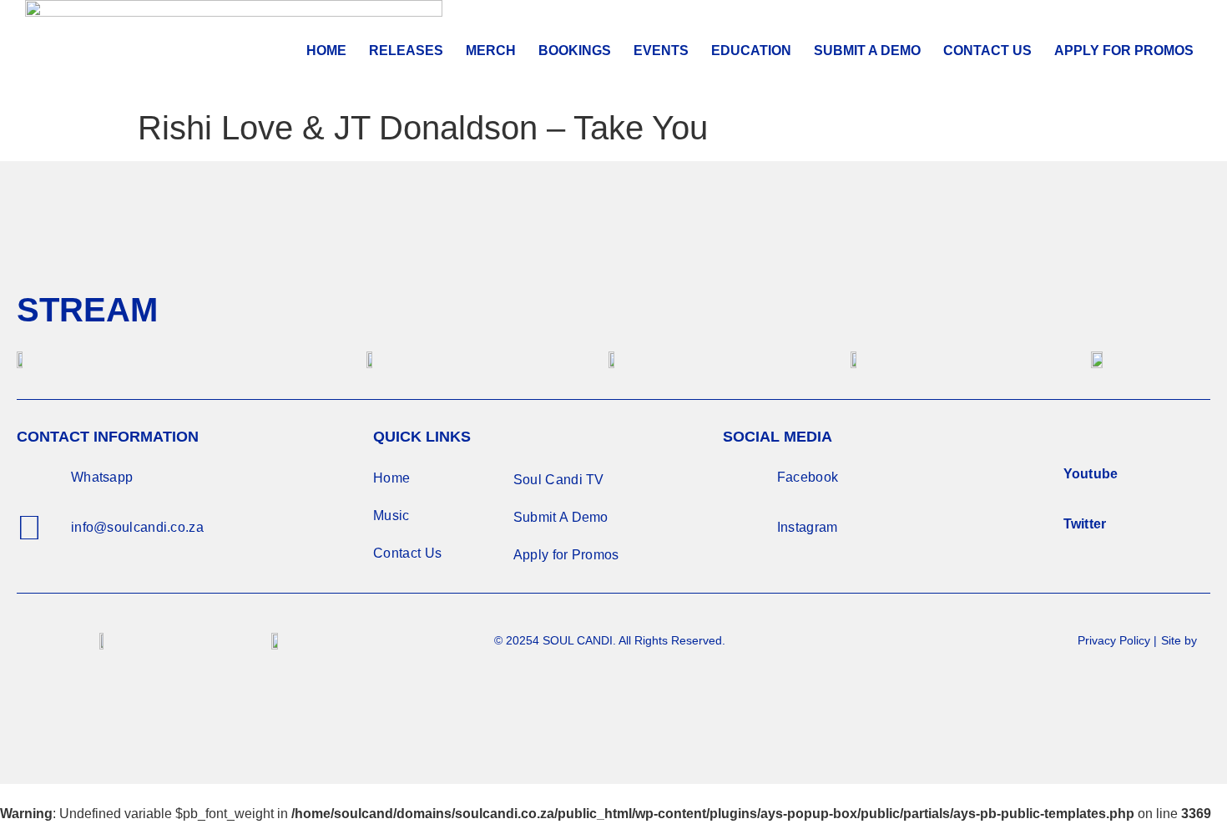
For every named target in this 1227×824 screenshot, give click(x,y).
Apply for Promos (566, 555)
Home (326, 50)
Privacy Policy (1114, 640)
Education (751, 50)
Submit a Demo (867, 50)
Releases (406, 50)
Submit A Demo (560, 517)
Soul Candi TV (558, 480)
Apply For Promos (1124, 50)
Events (661, 50)
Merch (491, 50)
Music (391, 515)
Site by (1181, 640)
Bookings (574, 50)
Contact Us (987, 50)
